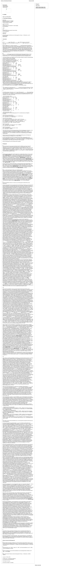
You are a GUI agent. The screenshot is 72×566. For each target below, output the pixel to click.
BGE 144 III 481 (30, 499)
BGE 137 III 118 (18, 335)
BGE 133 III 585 (28, 158)
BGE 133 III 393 (20, 167)
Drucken (10, 0)
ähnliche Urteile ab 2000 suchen (41, 7)
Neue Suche (38, 5)
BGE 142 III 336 (17, 180)
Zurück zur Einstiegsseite (5, 0)
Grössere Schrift (31, 0)
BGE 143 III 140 (24, 174)
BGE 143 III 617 (22, 157)
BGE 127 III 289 (14, 220)
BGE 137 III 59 (7, 346)
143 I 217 (25, 348)
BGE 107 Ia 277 (16, 348)
